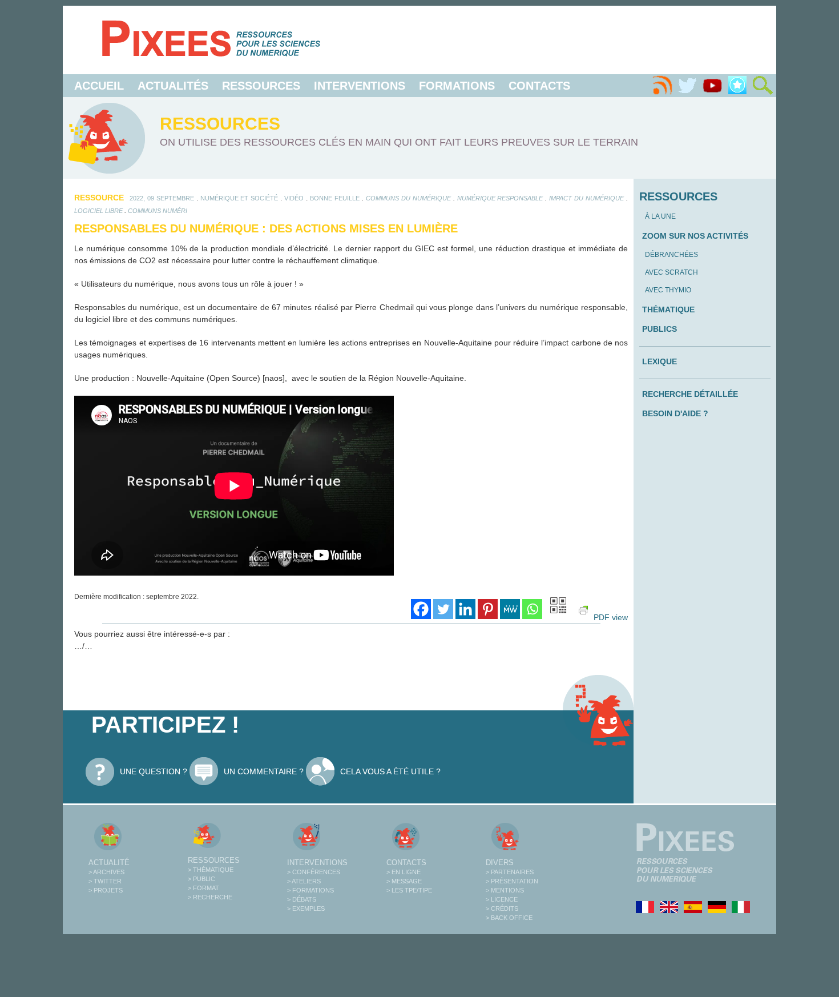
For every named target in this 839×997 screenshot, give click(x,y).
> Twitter (105, 881)
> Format (203, 888)
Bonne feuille (335, 198)
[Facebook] (421, 609)
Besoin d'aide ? (675, 413)
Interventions (359, 85)
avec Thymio (668, 290)
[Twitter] (687, 85)
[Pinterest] (488, 609)
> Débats (301, 899)
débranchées (671, 255)
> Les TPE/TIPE (409, 890)
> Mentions (505, 890)
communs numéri (157, 210)
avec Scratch (671, 272)
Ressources (261, 85)
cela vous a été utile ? (390, 771)
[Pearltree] (737, 85)
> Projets (105, 890)
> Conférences (313, 872)
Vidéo (294, 198)
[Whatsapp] (532, 609)
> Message (404, 881)
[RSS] (662, 85)
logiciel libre (98, 210)
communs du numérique (408, 198)
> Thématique (210, 869)
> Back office (509, 917)
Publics (659, 328)
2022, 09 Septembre (162, 198)
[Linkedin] (465, 609)
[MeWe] (510, 609)
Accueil (99, 85)
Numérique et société (239, 198)
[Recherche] (762, 85)
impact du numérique (586, 198)
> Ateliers (304, 881)
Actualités (173, 85)
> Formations (310, 890)
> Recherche (210, 897)
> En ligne (403, 872)
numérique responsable (500, 198)
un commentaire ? (264, 771)
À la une (660, 216)
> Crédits (502, 908)
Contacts (539, 85)
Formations (457, 85)
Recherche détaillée (690, 394)
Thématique (668, 309)
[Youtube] (712, 85)
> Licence (502, 899)
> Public (201, 878)
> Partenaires (510, 872)
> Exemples (306, 908)
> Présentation (512, 881)
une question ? (153, 771)
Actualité (109, 862)
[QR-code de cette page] (558, 607)
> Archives (106, 872)
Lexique (659, 361)
